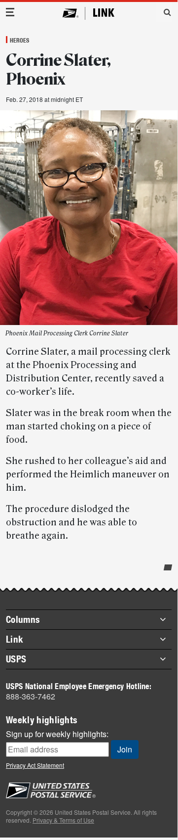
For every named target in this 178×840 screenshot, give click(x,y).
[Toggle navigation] (10, 12)
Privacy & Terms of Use (63, 820)
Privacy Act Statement (35, 765)
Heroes (19, 40)
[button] (164, 12)
